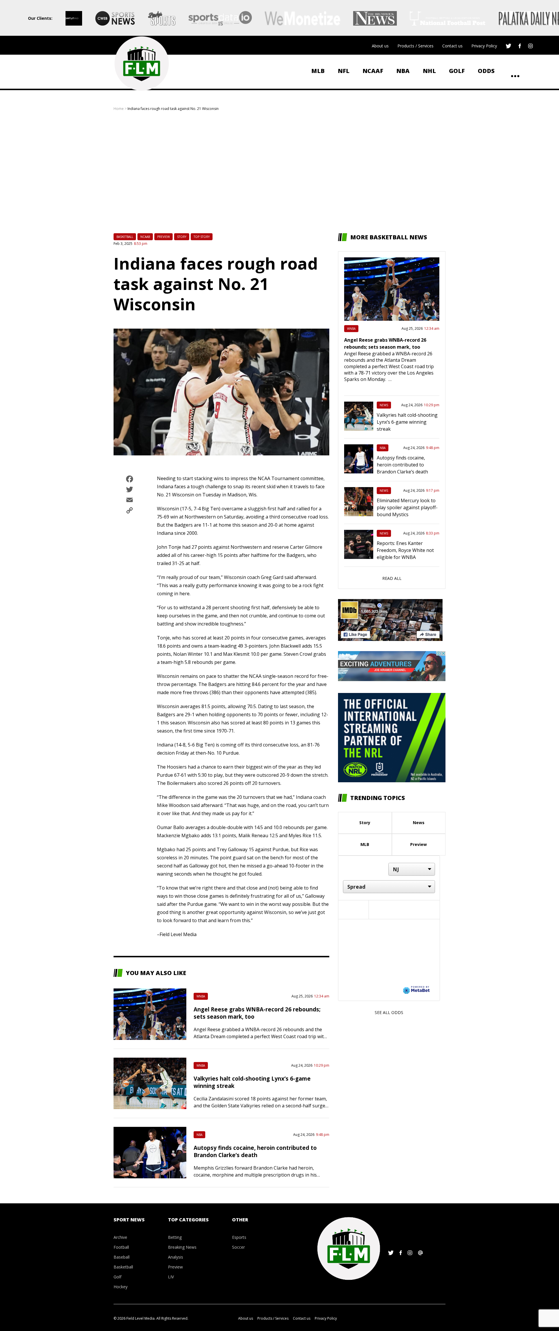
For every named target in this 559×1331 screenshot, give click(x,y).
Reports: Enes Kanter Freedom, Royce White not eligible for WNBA (405, 550)
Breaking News (182, 1247)
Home (119, 108)
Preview (163, 237)
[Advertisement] (279, 172)
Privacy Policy (484, 46)
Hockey (121, 1286)
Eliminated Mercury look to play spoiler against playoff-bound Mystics (407, 507)
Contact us (452, 46)
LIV (171, 1277)
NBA (403, 71)
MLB (318, 71)
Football (121, 1247)
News (384, 405)
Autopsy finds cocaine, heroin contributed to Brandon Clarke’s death (255, 1151)
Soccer (238, 1247)
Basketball (124, 237)
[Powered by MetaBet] (416, 989)
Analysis (175, 1257)
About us (380, 46)
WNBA (201, 996)
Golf (457, 71)
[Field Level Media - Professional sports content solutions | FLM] (141, 63)
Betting (175, 1237)
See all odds (389, 1012)
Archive (120, 1237)
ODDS (486, 71)
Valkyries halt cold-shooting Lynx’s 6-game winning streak (407, 422)
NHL (429, 71)
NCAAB (145, 237)
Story (181, 237)
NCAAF (372, 71)
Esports (239, 1237)
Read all (391, 578)
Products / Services (415, 46)
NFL (343, 71)
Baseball (122, 1257)
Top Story (202, 237)
